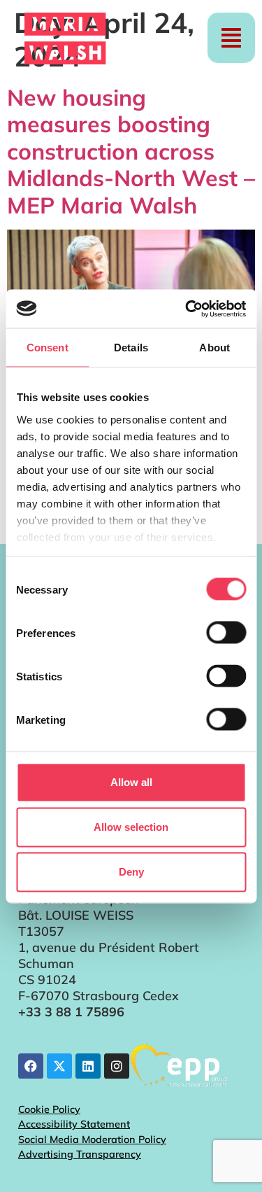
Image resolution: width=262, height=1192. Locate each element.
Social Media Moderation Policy (92, 1139)
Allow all (131, 782)
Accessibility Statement (74, 1124)
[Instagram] (116, 1066)
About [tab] (214, 347)
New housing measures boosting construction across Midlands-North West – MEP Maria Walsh (131, 151)
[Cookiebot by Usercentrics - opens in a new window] (186, 309)
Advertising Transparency (79, 1154)
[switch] (226, 633)
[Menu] (231, 38)
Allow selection (131, 827)
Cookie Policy (49, 1109)
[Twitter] (59, 1066)
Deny (131, 872)
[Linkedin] (88, 1066)
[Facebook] (30, 1066)
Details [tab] (131, 347)
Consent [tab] (47, 347)
